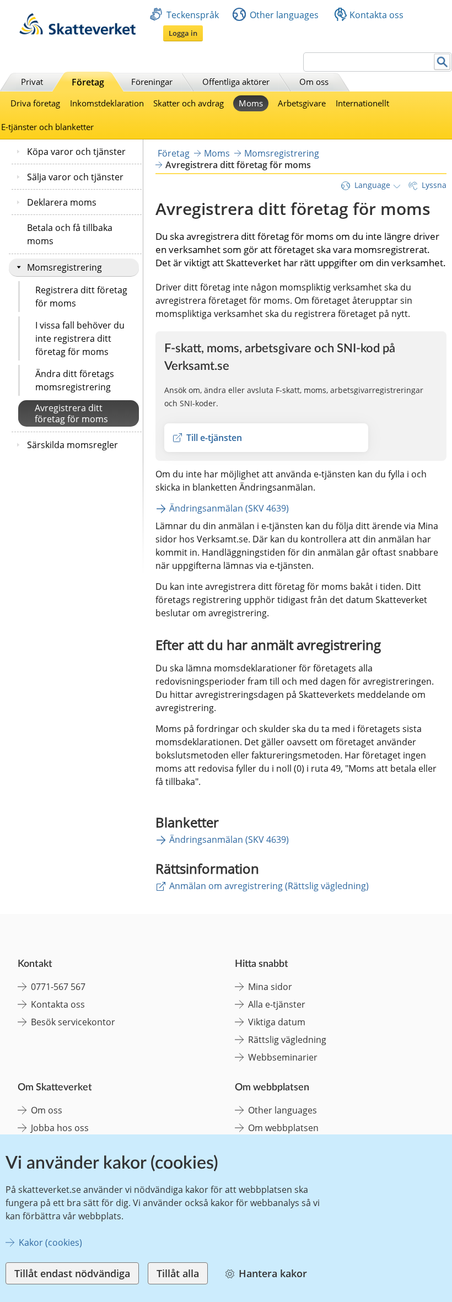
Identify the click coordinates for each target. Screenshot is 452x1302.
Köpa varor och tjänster (76, 152)
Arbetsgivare (302, 103)
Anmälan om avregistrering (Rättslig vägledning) (269, 886)
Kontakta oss (376, 15)
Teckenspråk (192, 15)
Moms (251, 103)
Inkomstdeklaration (107, 103)
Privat (32, 81)
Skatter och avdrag (188, 103)
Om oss (314, 81)
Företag (88, 82)
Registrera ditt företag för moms (81, 296)
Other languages (284, 15)
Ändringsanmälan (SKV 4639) (229, 508)
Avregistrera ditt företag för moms (71, 413)
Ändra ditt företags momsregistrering (74, 380)
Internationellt (362, 103)
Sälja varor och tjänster (75, 177)
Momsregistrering (64, 267)
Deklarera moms (61, 202)
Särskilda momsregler (72, 445)
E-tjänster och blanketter (47, 126)
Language (372, 185)
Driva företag (35, 103)
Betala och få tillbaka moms (69, 234)
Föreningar (152, 81)
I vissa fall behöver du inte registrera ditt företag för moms (80, 338)
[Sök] (442, 62)
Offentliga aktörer (236, 81)
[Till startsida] (77, 31)
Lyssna (434, 185)
